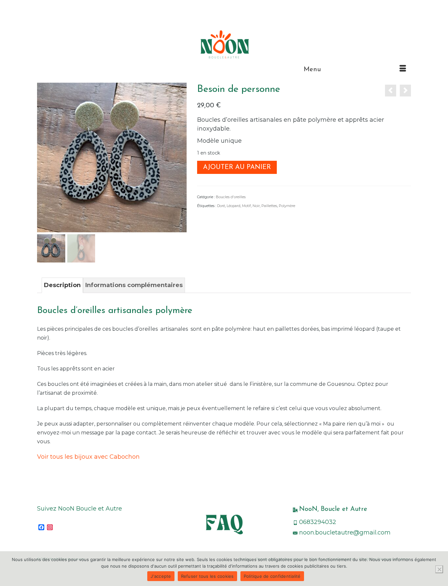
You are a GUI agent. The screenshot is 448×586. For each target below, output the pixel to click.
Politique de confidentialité (272, 576)
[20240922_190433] (112, 157)
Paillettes (269, 205)
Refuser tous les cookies (207, 576)
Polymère (287, 205)
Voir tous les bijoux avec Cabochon (89, 456)
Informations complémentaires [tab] (134, 285)
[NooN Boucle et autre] (224, 44)
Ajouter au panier (237, 167)
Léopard (233, 205)
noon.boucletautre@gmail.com (345, 532)
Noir (256, 205)
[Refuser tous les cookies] (439, 569)
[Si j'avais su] (405, 90)
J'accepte (161, 576)
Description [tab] (62, 285)
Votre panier (388, 6)
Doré (221, 205)
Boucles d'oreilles (231, 197)
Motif (246, 205)
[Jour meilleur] (390, 90)
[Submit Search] (42, 5)
